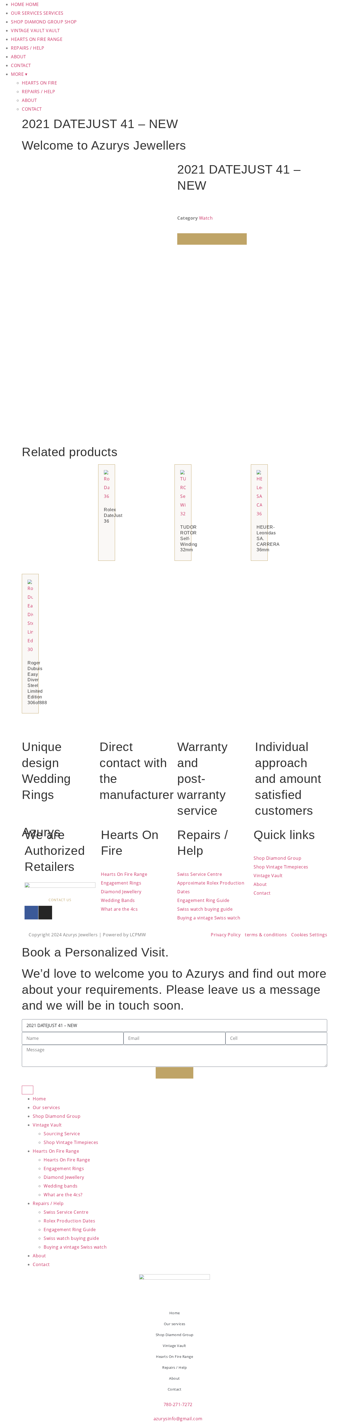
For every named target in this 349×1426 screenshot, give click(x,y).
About (39, 1256)
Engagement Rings (64, 1168)
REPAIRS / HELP (27, 48)
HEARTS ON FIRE (39, 83)
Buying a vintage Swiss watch (75, 1247)
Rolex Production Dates (69, 1221)
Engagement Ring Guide (70, 1230)
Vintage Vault (47, 1125)
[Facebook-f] (31, 912)
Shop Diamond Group (56, 1116)
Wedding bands (61, 1186)
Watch (206, 218)
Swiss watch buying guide (71, 1238)
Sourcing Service (62, 1134)
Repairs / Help (48, 1203)
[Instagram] (45, 912)
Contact (41, 1264)
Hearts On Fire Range (56, 1151)
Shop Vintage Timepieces (71, 1142)
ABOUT (18, 57)
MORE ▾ (19, 74)
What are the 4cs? (63, 1195)
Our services (46, 1107)
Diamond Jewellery (64, 1177)
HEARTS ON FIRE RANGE (36, 39)
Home (39, 1099)
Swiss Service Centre (66, 1212)
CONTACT (21, 65)
